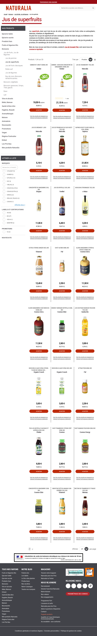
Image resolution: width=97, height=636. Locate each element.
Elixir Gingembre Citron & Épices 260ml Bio (85, 249)
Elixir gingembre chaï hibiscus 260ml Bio (38, 309)
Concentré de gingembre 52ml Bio (39, 489)
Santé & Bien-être (9, 106)
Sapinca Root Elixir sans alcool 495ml (85, 128)
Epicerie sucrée (8, 37)
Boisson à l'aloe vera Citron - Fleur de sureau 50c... (39, 369)
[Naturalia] (18, 8)
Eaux (5, 91)
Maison (5, 117)
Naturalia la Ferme (47, 578)
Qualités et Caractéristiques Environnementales (50, 618)
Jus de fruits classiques (14, 66)
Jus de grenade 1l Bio (39, 127)
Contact (44, 612)
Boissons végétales (11, 82)
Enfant (4, 140)
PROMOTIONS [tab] (7, 229)
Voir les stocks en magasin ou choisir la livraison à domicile (39, 117)
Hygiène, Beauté (8, 110)
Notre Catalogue (27, 587)
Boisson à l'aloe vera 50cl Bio (62, 368)
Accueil (5, 14)
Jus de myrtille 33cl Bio (62, 188)
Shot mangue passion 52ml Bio (85, 428)
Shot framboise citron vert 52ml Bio (62, 429)
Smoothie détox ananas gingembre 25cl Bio (62, 489)
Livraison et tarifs (47, 603)
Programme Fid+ (46, 601)
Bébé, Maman (7, 102)
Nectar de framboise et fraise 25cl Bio (85, 489)
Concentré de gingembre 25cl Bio (39, 188)
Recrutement (45, 586)
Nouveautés (6, 125)
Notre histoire (45, 592)
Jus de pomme (10, 58)
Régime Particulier (9, 136)
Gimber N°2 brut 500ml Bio (39, 65)
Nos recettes (26, 584)
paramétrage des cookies (78, 594)
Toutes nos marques (28, 589)
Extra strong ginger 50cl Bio (39, 248)
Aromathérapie (8, 113)
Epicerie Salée (7, 34)
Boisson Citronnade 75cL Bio (85, 188)
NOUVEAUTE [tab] (7, 238)
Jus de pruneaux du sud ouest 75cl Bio (62, 128)
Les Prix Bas (7, 144)
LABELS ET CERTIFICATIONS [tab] (13, 209)
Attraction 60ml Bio (85, 368)
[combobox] (77, 8)
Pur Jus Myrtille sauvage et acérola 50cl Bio (39, 429)
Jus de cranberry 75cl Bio (85, 65)
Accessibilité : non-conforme (50, 622)
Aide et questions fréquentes (50, 609)
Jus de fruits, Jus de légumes (21, 14)
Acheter (39, 110)
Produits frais (7, 41)
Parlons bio (25, 573)
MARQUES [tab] (6, 163)
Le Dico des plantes (28, 578)
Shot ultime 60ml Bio (62, 248)
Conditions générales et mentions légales (29, 631)
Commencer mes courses (48, 2)
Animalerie (6, 121)
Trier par (75, 59)
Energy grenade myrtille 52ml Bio (61, 309)
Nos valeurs (45, 594)
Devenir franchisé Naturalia (50, 589)
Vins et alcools (7, 98)
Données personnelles (51, 631)
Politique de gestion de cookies (71, 631)
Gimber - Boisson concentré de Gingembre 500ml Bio (61, 66)
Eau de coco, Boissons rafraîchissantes (13, 77)
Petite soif (9, 69)
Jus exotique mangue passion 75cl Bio (85, 309)
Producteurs (26, 581)
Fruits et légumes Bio (10, 45)
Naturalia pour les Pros (48, 576)
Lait (5, 95)
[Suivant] (35, 549)
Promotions (6, 129)
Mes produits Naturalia (11, 147)
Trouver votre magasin (48, 573)
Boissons (11, 14)
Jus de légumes (11, 73)
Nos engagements (47, 597)
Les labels (25, 576)
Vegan (4, 132)
